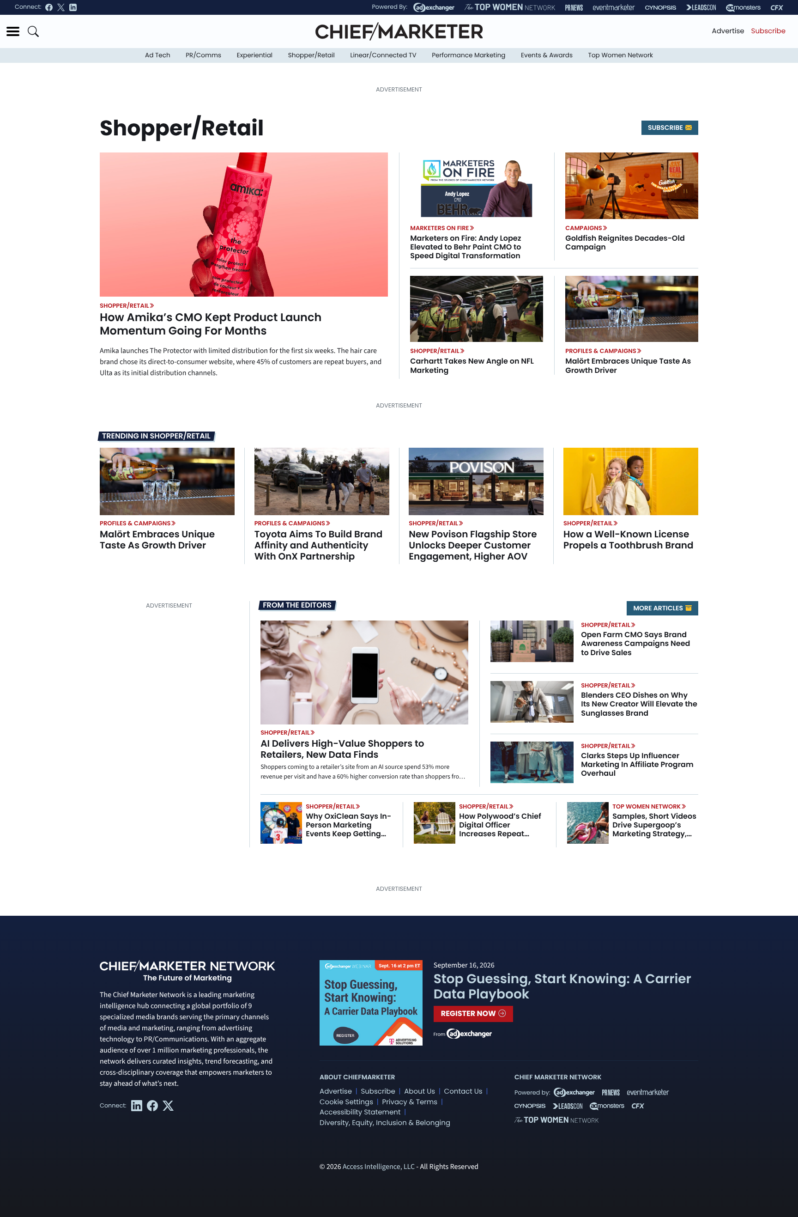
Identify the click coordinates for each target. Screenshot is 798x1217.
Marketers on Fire (439, 228)
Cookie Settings (346, 1102)
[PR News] (574, 8)
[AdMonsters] (743, 8)
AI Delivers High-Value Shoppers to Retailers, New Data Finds (342, 749)
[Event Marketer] (614, 8)
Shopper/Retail (311, 55)
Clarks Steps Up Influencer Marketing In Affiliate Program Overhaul (637, 764)
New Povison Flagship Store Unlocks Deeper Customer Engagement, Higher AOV (473, 545)
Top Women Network (620, 55)
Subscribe (768, 31)
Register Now (469, 1013)
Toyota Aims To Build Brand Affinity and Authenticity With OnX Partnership (318, 545)
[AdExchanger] (433, 7)
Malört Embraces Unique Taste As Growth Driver (628, 365)
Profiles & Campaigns (600, 351)
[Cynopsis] (660, 8)
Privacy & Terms (409, 1102)
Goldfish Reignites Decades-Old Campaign (624, 242)
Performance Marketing (468, 55)
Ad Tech (157, 55)
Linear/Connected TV (384, 55)
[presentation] (244, 224)
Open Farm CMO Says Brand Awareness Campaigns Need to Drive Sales (635, 643)
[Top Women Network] (510, 7)
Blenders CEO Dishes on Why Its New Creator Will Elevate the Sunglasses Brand (639, 704)
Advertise (728, 31)
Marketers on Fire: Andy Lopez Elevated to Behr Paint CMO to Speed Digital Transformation (465, 247)
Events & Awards (547, 55)
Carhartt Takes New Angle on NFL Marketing (472, 365)
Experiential (254, 55)
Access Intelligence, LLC (379, 1167)
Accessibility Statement (360, 1112)
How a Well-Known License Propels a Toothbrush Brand (628, 540)
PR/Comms (203, 55)
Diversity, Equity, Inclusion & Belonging (385, 1123)
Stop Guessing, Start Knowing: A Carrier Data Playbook (562, 987)
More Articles (658, 608)
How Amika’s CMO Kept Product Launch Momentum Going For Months (210, 324)
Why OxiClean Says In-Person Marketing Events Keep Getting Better (348, 829)
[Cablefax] (777, 7)
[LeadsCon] (701, 7)
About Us (419, 1091)
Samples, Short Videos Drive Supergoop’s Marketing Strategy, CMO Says (654, 829)
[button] (13, 31)
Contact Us (463, 1091)
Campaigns (583, 228)
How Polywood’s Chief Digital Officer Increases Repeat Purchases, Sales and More (500, 834)
